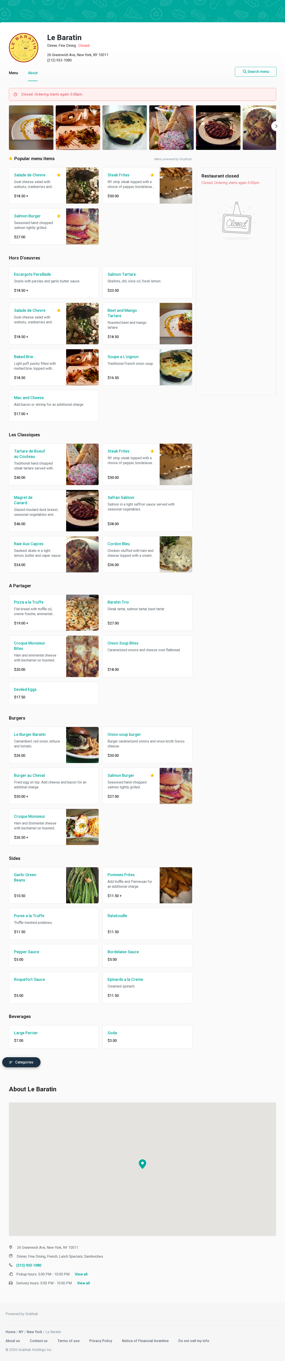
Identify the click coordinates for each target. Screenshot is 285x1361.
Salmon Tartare (122, 274)
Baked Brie (23, 356)
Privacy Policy (101, 1341)
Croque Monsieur (29, 816)
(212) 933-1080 (59, 60)
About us (13, 1341)
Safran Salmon (121, 497)
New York (34, 1332)
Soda (112, 1032)
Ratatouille (117, 915)
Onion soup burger (124, 734)
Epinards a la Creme (125, 979)
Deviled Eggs (25, 689)
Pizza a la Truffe (29, 602)
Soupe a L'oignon (123, 356)
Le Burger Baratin (30, 734)
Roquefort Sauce (29, 979)
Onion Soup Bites (123, 643)
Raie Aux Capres (28, 543)
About (33, 73)
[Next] (276, 126)
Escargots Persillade (32, 274)
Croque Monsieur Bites (29, 646)
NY (21, 1332)
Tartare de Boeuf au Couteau (29, 454)
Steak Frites (118, 175)
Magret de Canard (23, 500)
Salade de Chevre (29, 175)
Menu (13, 73)
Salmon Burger (27, 216)
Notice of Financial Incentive (145, 1341)
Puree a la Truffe (29, 915)
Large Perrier (26, 1032)
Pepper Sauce (26, 951)
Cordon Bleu (119, 543)
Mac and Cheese (29, 397)
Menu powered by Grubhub (172, 159)
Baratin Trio (118, 602)
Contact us (39, 1341)
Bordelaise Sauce (123, 951)
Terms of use (68, 1341)
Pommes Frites (121, 874)
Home (10, 1332)
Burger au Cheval (29, 775)
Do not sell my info (193, 1341)
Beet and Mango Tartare (122, 313)
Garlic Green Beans (25, 877)
